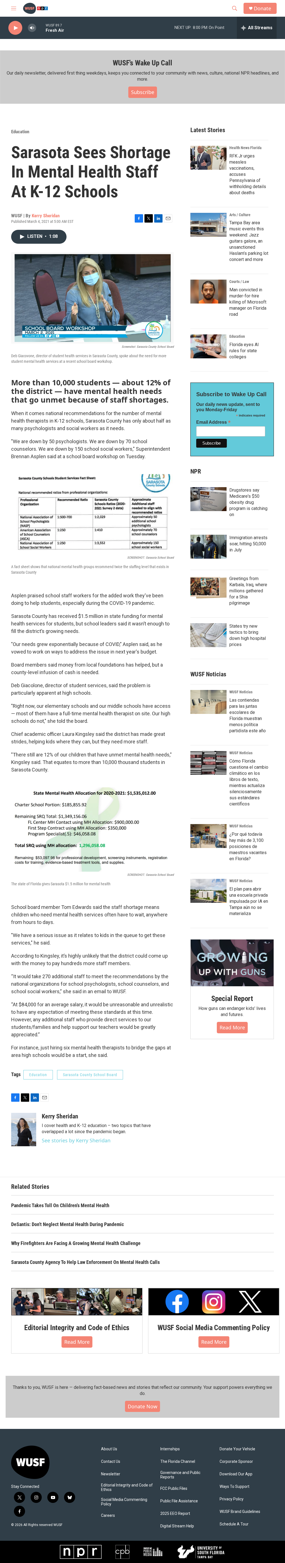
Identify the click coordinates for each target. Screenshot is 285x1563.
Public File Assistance (179, 1501)
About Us (109, 1449)
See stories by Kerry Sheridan (76, 1140)
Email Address (213, 422)
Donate (262, 8)
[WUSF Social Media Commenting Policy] (213, 1301)
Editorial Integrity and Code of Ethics (76, 1327)
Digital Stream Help (177, 1526)
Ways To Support (234, 1487)
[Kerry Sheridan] (23, 1129)
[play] (15, 28)
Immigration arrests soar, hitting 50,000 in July (248, 544)
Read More (232, 1027)
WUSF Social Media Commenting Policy (214, 1327)
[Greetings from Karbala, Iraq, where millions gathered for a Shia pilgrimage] (208, 588)
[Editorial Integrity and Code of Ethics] (76, 1301)
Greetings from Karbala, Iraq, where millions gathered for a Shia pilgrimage (248, 591)
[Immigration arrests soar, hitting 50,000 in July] (208, 547)
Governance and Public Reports (180, 1475)
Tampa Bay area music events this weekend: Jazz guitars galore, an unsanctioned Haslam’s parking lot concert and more (248, 241)
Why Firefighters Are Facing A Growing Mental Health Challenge (76, 1243)
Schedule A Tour (234, 1524)
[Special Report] (232, 963)
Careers (108, 1515)
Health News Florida (245, 148)
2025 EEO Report (175, 1514)
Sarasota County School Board (90, 1075)
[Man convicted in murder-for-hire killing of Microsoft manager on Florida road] (208, 292)
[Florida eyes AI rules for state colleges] (208, 346)
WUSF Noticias (240, 692)
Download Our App (236, 1474)
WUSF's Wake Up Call (142, 63)
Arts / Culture (239, 215)
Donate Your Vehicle (237, 1449)
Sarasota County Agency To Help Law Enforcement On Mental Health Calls (85, 1262)
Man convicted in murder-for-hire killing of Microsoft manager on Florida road (247, 302)
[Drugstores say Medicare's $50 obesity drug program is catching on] (208, 499)
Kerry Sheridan (46, 215)
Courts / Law (239, 281)
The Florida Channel (177, 1462)
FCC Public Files (173, 1488)
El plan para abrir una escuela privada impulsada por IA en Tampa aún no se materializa (248, 901)
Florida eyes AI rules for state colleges (244, 350)
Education (20, 131)
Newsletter (110, 1474)
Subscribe (142, 92)
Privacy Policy (232, 1499)
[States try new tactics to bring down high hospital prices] (208, 635)
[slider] (41, 28)
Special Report (232, 998)
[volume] (32, 28)
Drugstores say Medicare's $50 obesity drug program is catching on (248, 502)
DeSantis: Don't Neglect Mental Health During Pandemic (67, 1224)
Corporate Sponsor (236, 1462)
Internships (170, 1449)
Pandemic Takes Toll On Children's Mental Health (60, 1205)
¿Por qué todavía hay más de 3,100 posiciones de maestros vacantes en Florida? (248, 846)
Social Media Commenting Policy (124, 1502)
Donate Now (142, 1406)
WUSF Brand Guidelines (240, 1512)
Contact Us (110, 1462)
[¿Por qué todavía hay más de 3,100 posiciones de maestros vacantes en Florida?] (208, 836)
